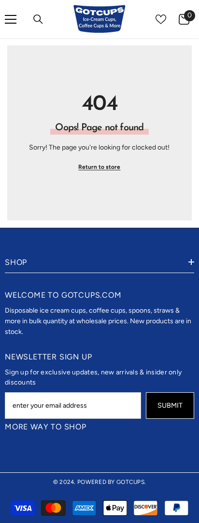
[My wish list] (161, 19)
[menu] (10, 19)
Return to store (99, 167)
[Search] (38, 19)
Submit (170, 405)
